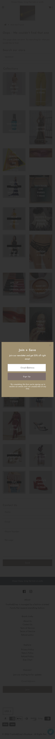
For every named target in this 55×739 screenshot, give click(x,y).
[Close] (50, 345)
